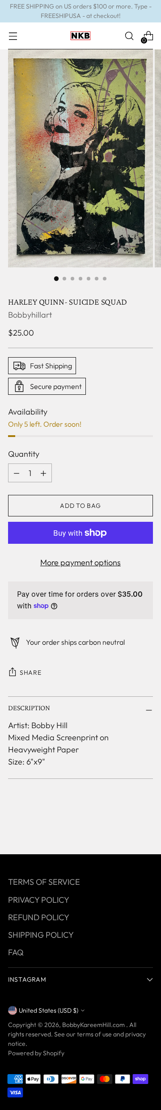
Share (31, 673)
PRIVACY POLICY (38, 900)
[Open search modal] (129, 36)
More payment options (80, 562)
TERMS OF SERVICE (44, 882)
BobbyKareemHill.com (94, 1025)
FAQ (16, 952)
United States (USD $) (48, 1010)
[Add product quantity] (16, 473)
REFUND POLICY (38, 917)
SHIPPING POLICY (41, 935)
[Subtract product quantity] (43, 473)
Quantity (23, 454)
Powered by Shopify (36, 1053)
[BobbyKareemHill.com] (80, 36)
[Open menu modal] (13, 36)
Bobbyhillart (30, 315)
